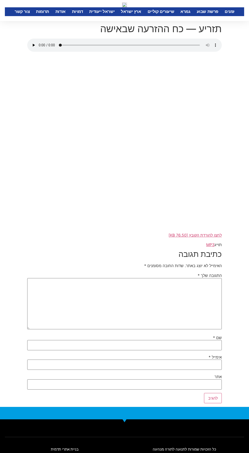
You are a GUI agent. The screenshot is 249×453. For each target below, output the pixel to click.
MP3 (210, 244)
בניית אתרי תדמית (65, 449)
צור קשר (22, 11)
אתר (218, 377)
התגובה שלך (210, 275)
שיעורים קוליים (161, 11)
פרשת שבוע (207, 11)
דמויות (77, 11)
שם (217, 338)
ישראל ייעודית (102, 11)
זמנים (229, 11)
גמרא (185, 11)
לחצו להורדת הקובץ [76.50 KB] (195, 235)
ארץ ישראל (131, 11)
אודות (60, 11)
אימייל (215, 357)
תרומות (42, 11)
